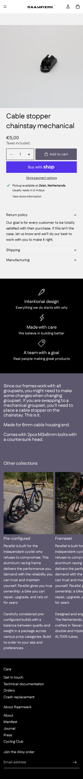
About (8, 715)
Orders (9, 690)
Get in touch (13, 677)
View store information (26, 197)
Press (8, 735)
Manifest (10, 722)
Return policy (16, 215)
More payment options (41, 178)
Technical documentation (24, 684)
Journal (9, 728)
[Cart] (78, 7)
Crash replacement (19, 697)
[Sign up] (74, 762)
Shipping (13, 250)
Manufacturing (17, 260)
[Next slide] (74, 561)
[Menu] (5, 7)
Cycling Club (13, 741)
